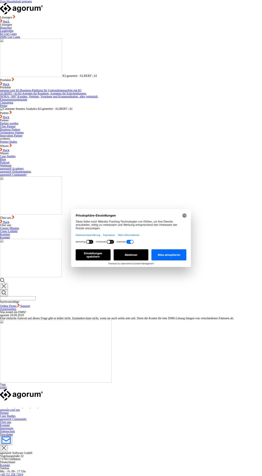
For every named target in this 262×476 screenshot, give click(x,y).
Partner (4, 412)
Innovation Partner (11, 135)
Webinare (6, 165)
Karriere (5, 234)
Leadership (6, 30)
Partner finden (8, 141)
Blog (3, 159)
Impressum (6, 428)
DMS (3, 387)
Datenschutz (7, 431)
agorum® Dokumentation (15, 171)
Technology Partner (12, 132)
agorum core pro (10, 409)
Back (5, 21)
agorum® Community (13, 174)
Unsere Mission (9, 228)
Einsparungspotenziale (13, 99)
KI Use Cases (8, 33)
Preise (3, 105)
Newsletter (6, 434)
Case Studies (8, 156)
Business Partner (10, 129)
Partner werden (9, 123)
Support (25, 306)
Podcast (4, 162)
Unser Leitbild (8, 231)
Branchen (6, 27)
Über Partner (8, 126)
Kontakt (5, 237)
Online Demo (8, 306)
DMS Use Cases (10, 37)
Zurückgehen (8, 309)
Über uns (5, 422)
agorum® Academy (12, 168)
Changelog (6, 102)
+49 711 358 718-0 (11, 474)
